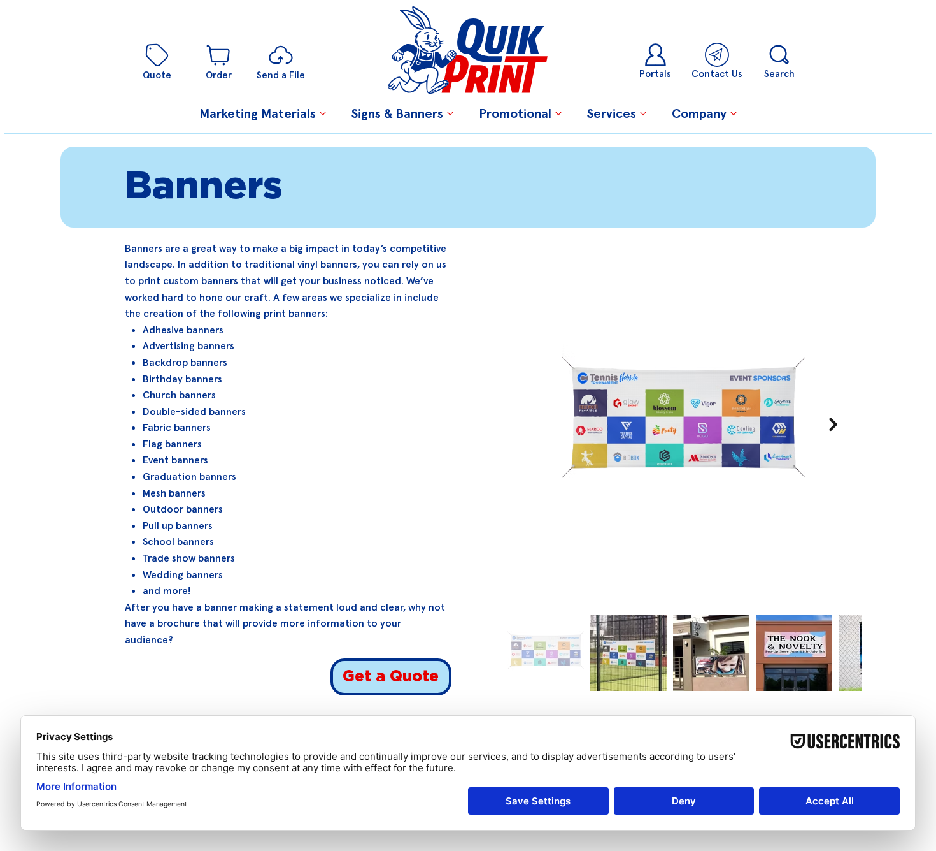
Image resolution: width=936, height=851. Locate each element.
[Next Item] (833, 424)
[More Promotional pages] (558, 113)
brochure (178, 622)
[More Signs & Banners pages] (450, 113)
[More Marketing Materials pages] (323, 113)
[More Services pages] (643, 113)
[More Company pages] (733, 113)
